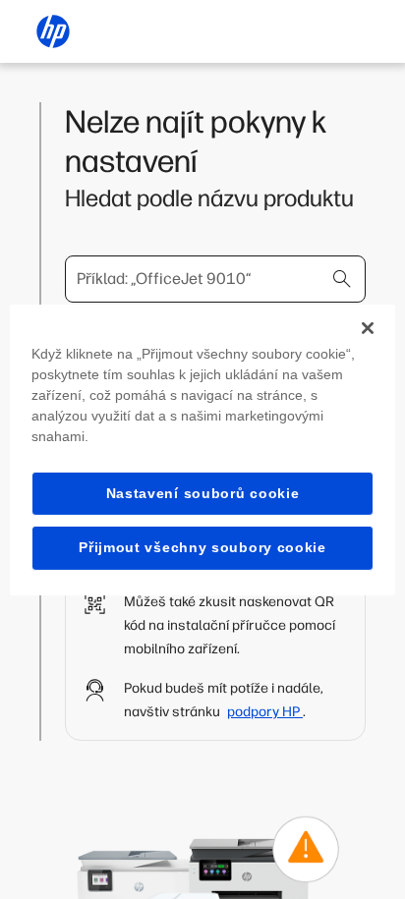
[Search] (342, 279)
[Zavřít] (367, 327)
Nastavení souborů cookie (203, 492)
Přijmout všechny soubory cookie (202, 547)
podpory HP (265, 711)
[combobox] (215, 279)
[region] (202, 449)
